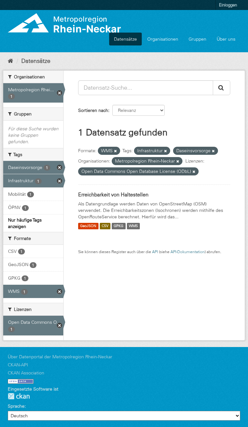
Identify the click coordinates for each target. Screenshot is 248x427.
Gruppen (197, 39)
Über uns (226, 39)
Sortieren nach (93, 110)
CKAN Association (26, 373)
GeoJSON (88, 226)
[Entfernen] (115, 151)
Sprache (16, 406)
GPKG (118, 226)
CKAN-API (18, 365)
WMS (133, 226)
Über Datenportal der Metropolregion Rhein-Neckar (60, 357)
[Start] (10, 61)
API (155, 251)
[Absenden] (221, 87)
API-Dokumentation (187, 251)
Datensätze (125, 39)
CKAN (19, 396)
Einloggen (228, 4)
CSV (105, 226)
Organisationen (162, 39)
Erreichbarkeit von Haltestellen (113, 194)
